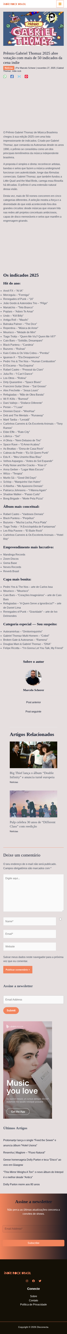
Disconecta (42, 1327)
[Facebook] (12, 76)
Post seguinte (33, 711)
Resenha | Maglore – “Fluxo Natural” (24, 1152)
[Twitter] (40, 1281)
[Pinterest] (26, 76)
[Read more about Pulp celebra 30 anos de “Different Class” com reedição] (33, 803)
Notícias (9, 68)
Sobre (33, 1296)
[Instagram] (27, 1281)
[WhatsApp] (5, 76)
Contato (33, 1300)
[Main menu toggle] (60, 4)
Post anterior (33, 702)
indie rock (16, 71)
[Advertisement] (33, 106)
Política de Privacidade (33, 1304)
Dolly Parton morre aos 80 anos (21, 1184)
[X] (19, 76)
